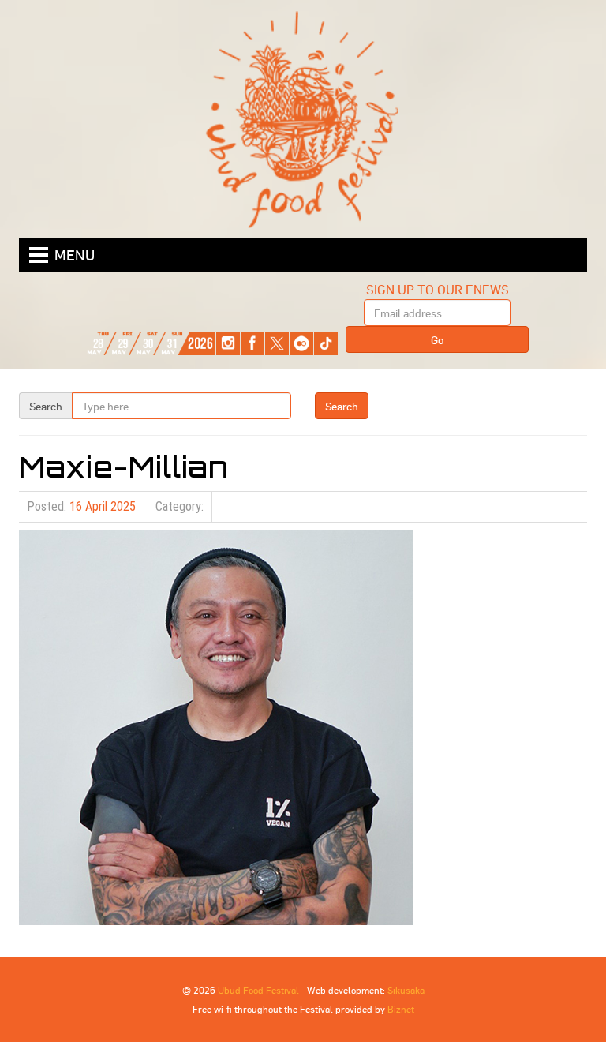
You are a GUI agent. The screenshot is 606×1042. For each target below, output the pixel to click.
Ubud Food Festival (258, 990)
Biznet (400, 1009)
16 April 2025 (102, 506)
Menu (74, 255)
